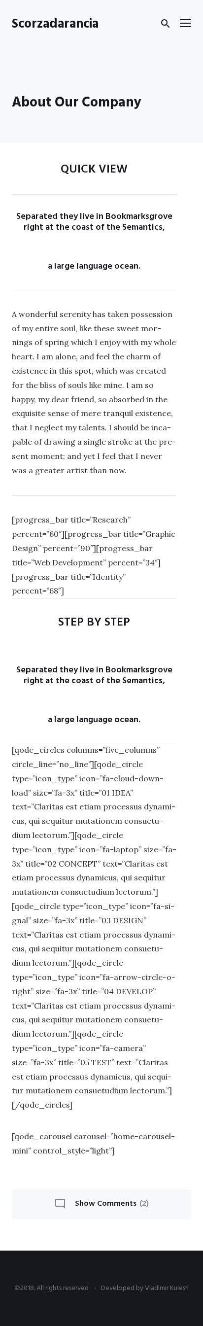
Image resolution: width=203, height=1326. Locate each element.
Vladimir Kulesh (167, 1288)
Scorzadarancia (55, 24)
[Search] (165, 24)
